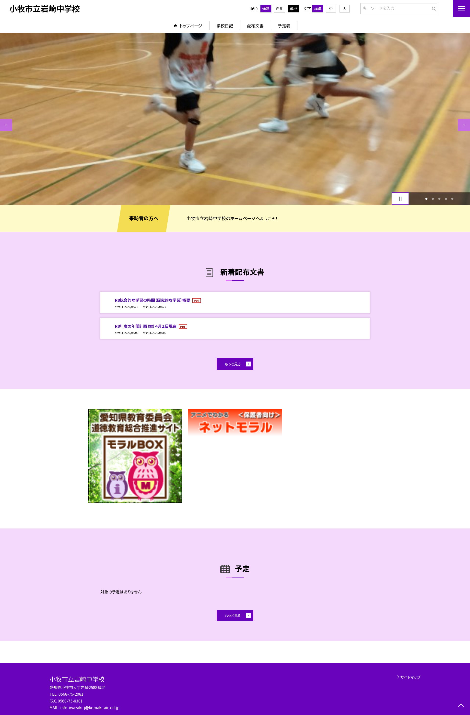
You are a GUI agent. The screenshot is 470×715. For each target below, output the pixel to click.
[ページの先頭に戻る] (461, 706)
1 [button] (426, 199)
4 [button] (446, 199)
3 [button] (439, 199)
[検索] (433, 7)
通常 (266, 8)
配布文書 (255, 26)
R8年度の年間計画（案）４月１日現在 (146, 326)
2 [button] (433, 199)
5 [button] (452, 199)
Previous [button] (6, 125)
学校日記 (224, 26)
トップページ (191, 26)
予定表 (284, 26)
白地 (279, 8)
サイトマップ (410, 677)
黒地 (293, 8)
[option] (235, 119)
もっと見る (232, 363)
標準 (317, 8)
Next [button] (464, 125)
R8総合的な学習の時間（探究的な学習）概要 (153, 300)
